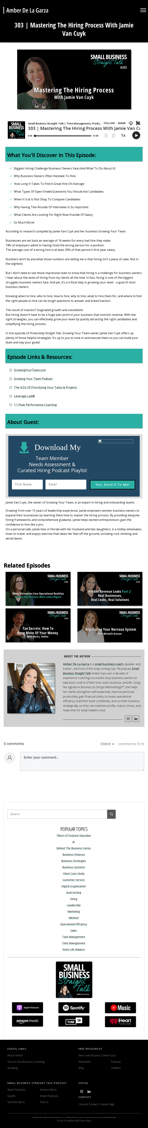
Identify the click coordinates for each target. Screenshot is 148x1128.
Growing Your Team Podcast (33, 379)
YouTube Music (16, 1102)
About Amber (15, 1055)
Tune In (44, 1102)
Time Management (73, 943)
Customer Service (74, 879)
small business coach (109, 664)
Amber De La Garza (76, 664)
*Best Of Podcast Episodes (73, 835)
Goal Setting (73, 892)
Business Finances (73, 854)
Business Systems (73, 867)
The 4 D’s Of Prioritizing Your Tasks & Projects (45, 387)
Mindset (74, 917)
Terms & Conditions (66, 1120)
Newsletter (85, 1061)
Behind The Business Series (73, 848)
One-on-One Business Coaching (25, 1061)
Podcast (116, 1061)
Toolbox (116, 1068)
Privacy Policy (85, 1120)
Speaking (12, 1068)
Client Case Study (73, 873)
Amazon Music (48, 1089)
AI (73, 842)
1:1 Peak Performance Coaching (35, 405)
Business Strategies (73, 861)
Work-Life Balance (73, 949)
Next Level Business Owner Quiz (97, 1055)
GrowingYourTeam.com (30, 370)
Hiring (73, 898)
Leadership (74, 905)
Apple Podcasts (16, 1089)
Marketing (74, 911)
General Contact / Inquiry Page (96, 1104)
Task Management (73, 936)
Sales (73, 930)
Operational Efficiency (73, 924)
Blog (81, 1068)
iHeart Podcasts (49, 1096)
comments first (131, 744)
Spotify (11, 1096)
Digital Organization (74, 886)
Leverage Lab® (24, 396)
